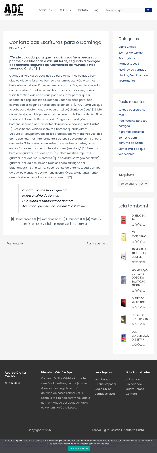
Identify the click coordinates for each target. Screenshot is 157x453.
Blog (96, 10)
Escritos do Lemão (131, 52)
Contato (82, 10)
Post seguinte (97, 243)
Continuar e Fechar (79, 448)
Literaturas (45, 10)
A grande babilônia (131, 132)
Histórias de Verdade (132, 70)
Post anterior (13, 243)
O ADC (64, 10)
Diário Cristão (18, 48)
